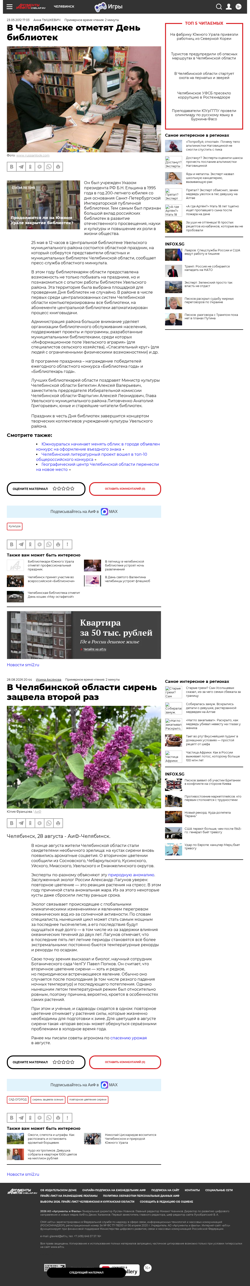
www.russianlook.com (33, 155)
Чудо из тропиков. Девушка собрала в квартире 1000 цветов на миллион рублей (52, 1154)
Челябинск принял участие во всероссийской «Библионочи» (51, 579)
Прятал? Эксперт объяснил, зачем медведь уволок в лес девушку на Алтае (212, 194)
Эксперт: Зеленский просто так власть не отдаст (208, 284)
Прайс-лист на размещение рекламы (68, 1195)
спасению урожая (128, 1038)
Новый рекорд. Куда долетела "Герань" (208, 814)
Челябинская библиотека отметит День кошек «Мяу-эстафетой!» (54, 595)
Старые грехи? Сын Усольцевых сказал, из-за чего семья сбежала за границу (213, 692)
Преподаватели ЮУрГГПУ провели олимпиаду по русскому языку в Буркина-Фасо (204, 115)
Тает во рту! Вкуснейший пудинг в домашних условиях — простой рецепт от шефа (212, 740)
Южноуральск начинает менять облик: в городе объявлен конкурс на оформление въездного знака (98, 447)
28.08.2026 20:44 (19, 679)
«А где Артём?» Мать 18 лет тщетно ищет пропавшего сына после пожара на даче (212, 210)
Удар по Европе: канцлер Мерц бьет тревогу (212, 846)
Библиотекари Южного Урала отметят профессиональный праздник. (51, 565)
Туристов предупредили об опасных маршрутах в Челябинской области (204, 56)
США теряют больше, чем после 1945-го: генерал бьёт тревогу (213, 830)
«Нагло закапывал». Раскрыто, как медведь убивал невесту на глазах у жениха (213, 724)
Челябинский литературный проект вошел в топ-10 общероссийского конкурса (91, 457)
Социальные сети (219, 1190)
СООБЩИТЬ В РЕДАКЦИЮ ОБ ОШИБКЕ (166, 1201)
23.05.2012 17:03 (18, 20)
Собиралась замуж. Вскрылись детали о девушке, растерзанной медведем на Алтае (211, 708)
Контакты (192, 1190)
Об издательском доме (58, 1190)
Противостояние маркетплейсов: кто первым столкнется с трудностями (213, 798)
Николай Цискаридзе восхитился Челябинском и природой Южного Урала (130, 1138)
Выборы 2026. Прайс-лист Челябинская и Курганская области (87, 1201)
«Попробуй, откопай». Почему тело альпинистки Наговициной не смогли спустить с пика (213, 145)
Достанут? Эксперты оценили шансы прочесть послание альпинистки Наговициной (214, 161)
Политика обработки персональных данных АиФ (141, 1195)
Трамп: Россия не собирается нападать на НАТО (207, 268)
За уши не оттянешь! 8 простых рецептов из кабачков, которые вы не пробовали (214, 226)
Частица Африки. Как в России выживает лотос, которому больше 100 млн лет (213, 756)
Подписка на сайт (165, 1190)
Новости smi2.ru (23, 665)
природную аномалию (131, 875)
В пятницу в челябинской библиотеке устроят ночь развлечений (124, 565)
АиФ (37, 811)
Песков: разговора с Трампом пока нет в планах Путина (211, 316)
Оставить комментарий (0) (125, 488)
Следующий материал (86, 1272)
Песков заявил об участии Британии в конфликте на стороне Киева (212, 782)
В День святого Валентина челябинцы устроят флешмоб (127, 579)
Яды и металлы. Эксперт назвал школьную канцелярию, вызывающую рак (210, 178)
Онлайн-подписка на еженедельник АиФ (114, 1190)
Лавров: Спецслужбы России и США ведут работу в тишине (212, 252)
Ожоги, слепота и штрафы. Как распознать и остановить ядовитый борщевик (51, 1138)
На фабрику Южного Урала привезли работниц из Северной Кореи (204, 37)
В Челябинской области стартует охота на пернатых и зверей (204, 76)
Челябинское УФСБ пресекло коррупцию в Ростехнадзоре (204, 95)
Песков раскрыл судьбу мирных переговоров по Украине (209, 300)
